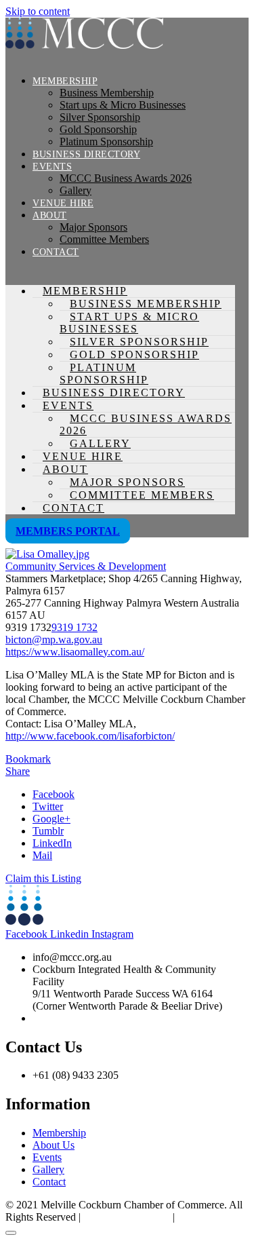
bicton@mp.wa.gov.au (53, 639)
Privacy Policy (208, 1217)
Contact (56, 252)
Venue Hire (63, 203)
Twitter (48, 806)
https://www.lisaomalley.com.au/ (74, 651)
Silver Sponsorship (100, 117)
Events (52, 166)
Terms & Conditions (126, 1217)
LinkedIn (52, 843)
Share (17, 771)
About (50, 215)
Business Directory (86, 154)
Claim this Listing (43, 878)
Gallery (75, 190)
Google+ (51, 818)
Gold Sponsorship (98, 129)
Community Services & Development (85, 566)
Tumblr (48, 831)
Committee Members (104, 239)
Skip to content (37, 11)
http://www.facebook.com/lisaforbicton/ (90, 736)
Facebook (54, 794)
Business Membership (107, 92)
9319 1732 (74, 627)
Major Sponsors (93, 227)
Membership (65, 81)
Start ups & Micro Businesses (123, 105)
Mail (42, 855)
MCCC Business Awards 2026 (126, 178)
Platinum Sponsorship (106, 141)
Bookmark (28, 759)
